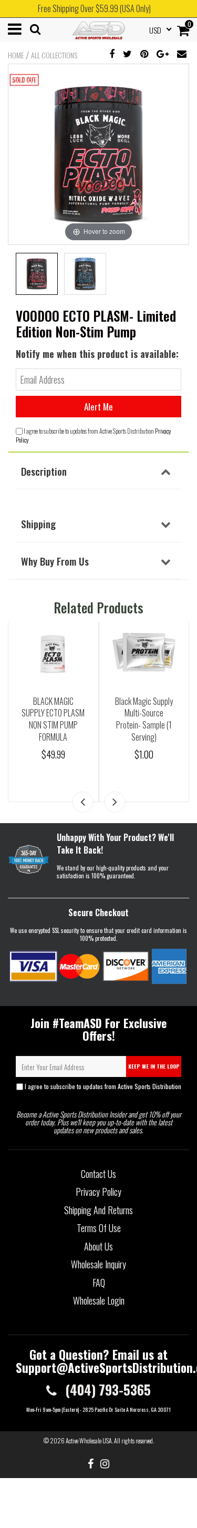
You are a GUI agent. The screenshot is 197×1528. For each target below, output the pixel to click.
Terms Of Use (99, 1228)
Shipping (38, 523)
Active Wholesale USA (89, 1440)
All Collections (54, 55)
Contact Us (98, 1174)
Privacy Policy (98, 1094)
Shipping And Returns (98, 1210)
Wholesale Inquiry (98, 1264)
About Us (98, 1246)
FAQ (98, 1282)
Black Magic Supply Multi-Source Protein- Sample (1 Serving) (144, 719)
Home (16, 55)
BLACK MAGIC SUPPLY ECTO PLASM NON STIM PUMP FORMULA (53, 719)
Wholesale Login (99, 1300)
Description (44, 471)
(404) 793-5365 (106, 1389)
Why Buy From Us (55, 560)
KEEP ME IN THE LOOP (154, 1066)
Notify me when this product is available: (97, 354)
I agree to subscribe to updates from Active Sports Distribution (102, 1090)
